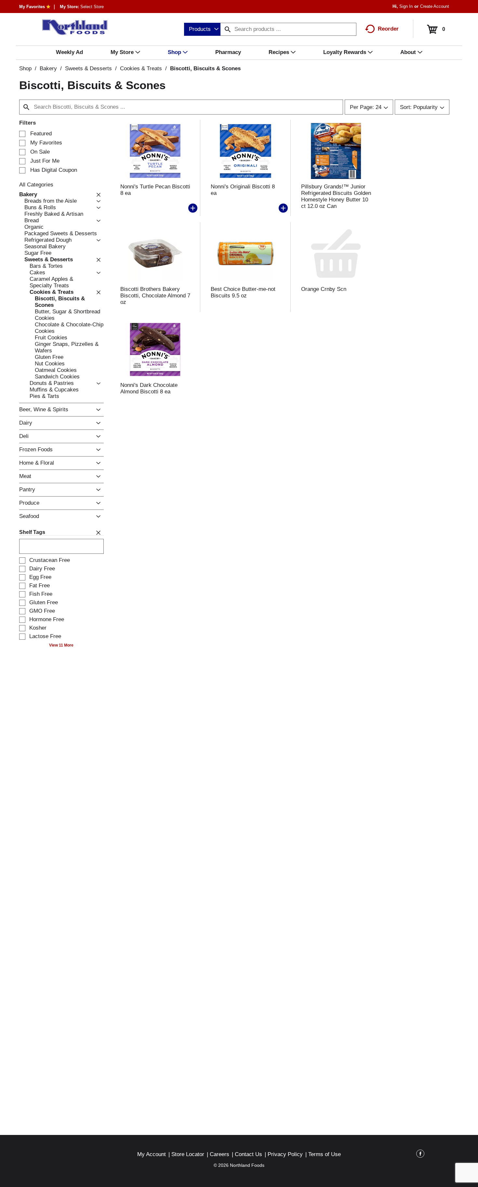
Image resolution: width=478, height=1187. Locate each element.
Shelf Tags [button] (32, 532)
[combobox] (202, 29)
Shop (25, 68)
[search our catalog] (227, 29)
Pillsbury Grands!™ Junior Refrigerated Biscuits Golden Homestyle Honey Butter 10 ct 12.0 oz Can (336, 196)
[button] (97, 194)
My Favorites (32, 6)
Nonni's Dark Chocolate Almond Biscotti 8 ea (149, 388)
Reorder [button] (388, 29)
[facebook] (420, 1154)
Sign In (406, 6)
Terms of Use (324, 1154)
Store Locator (187, 1154)
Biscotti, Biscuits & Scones (205, 68)
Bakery (48, 68)
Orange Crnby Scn (323, 289)
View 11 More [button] (61, 645)
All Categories (36, 185)
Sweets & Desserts (88, 68)
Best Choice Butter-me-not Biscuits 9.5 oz (243, 292)
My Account (151, 1154)
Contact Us (248, 1154)
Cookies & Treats (141, 68)
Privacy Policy (285, 1154)
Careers (219, 1154)
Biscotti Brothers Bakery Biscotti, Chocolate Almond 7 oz (155, 295)
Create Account (434, 6)
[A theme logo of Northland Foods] (71, 27)
